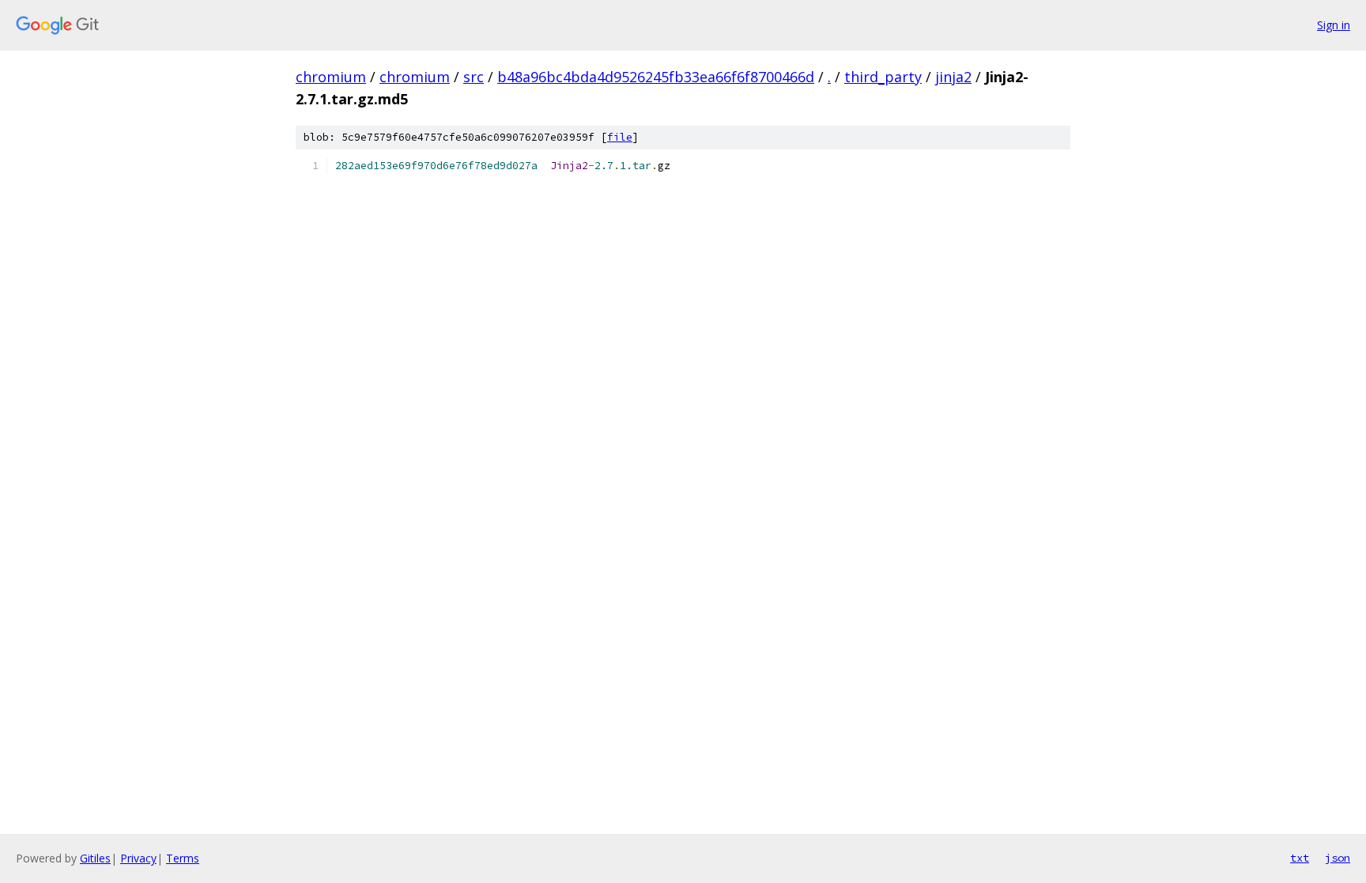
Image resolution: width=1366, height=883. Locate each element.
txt (1299, 858)
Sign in (1333, 24)
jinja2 (953, 76)
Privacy (138, 858)
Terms (182, 858)
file (619, 137)
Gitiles (95, 858)
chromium (331, 76)
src (473, 76)
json (1337, 858)
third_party (883, 76)
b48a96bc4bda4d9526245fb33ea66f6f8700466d (655, 76)
